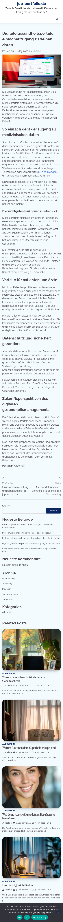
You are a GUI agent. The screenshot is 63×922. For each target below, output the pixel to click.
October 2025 (8, 578)
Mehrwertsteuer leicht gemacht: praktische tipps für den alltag (31, 538)
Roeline (37, 51)
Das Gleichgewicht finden (17, 885)
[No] (58, 912)
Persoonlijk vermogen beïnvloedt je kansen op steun (26, 533)
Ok (19, 917)
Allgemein (19, 465)
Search (6, 506)
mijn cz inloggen (47, 172)
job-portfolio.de (31, 3)
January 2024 (8, 599)
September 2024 (10, 594)
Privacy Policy (39, 917)
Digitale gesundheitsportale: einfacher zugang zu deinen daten (31, 543)
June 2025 (7, 584)
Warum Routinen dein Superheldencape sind (29, 748)
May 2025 (6, 589)
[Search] (57, 19)
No (27, 917)
